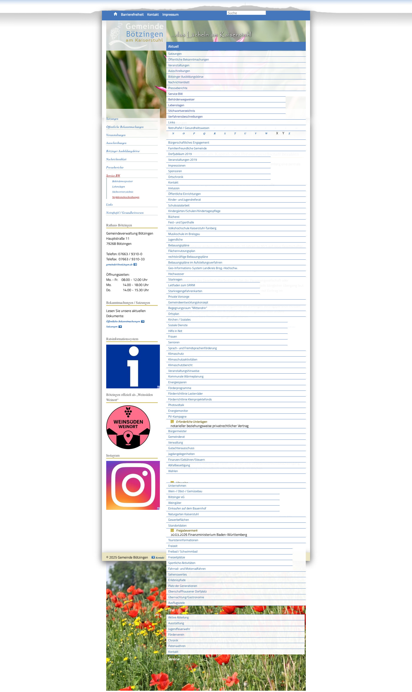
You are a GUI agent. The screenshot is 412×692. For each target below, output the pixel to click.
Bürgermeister (177, 431)
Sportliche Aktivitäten (181, 562)
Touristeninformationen (183, 540)
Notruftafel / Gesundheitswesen (188, 128)
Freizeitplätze (176, 557)
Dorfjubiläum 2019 (180, 153)
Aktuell (173, 46)
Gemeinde (175, 135)
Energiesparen (177, 382)
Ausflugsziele (176, 602)
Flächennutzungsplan (181, 250)
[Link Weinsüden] (130, 448)
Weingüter (174, 502)
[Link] (135, 387)
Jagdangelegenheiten (181, 453)
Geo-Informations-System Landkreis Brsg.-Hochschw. (203, 268)
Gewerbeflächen (178, 519)
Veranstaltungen (178, 65)
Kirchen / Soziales (179, 319)
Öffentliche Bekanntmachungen (188, 59)
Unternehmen (177, 485)
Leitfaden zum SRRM (181, 285)
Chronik (173, 640)
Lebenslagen (176, 105)
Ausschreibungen (179, 70)
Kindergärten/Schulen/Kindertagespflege (194, 211)
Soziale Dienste (178, 325)
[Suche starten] (265, 13)
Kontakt (153, 14)
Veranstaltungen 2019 (182, 159)
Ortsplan (173, 313)
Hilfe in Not (175, 331)
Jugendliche (175, 239)
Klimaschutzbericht (180, 365)
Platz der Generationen (182, 585)
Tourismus (175, 532)
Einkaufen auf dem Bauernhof (187, 508)
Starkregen (175, 279)
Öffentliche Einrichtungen (184, 193)
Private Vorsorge (178, 296)
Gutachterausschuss (181, 448)
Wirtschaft (176, 478)
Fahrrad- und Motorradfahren (187, 568)
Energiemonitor (178, 410)
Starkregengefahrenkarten (185, 291)
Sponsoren (175, 171)
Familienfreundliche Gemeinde (187, 148)
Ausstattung (176, 623)
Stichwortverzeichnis (181, 110)
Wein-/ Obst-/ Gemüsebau (185, 491)
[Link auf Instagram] (135, 509)
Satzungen (175, 53)
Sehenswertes (177, 574)
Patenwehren (177, 646)
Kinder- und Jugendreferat (184, 199)
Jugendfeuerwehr (179, 629)
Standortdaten (177, 525)
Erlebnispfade (177, 580)
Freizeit (172, 546)
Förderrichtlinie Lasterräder (185, 393)
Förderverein (176, 634)
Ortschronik (175, 176)
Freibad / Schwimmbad (182, 551)
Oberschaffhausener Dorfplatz (187, 591)
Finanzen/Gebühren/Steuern (186, 459)
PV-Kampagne (177, 416)
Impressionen (177, 165)
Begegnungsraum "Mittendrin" (187, 308)
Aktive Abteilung (178, 617)
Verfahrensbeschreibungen (185, 116)
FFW (171, 610)
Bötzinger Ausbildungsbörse (185, 76)
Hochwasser (176, 273)
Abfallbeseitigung (179, 465)
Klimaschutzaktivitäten (182, 359)
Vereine (173, 659)
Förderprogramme (179, 388)
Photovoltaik (176, 405)
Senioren (174, 342)
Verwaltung (175, 442)
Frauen (172, 336)
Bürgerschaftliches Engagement (188, 142)
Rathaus (174, 423)
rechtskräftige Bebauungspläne (188, 256)
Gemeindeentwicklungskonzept (188, 302)
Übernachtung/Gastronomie (186, 597)
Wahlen (173, 471)
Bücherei (173, 216)
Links (171, 122)
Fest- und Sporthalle (181, 222)
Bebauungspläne (178, 245)
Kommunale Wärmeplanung (185, 376)
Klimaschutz (176, 353)
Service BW (175, 93)
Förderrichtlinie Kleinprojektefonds (190, 399)
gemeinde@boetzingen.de (119, 264)
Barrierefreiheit (132, 14)
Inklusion (174, 188)
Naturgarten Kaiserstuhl (183, 514)
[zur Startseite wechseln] (136, 48)
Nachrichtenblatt (178, 82)
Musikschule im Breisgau (184, 234)
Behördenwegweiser (181, 99)
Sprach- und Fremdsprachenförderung (192, 348)
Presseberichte (177, 88)
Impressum (170, 14)
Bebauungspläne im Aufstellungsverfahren (195, 262)
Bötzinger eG (176, 497)
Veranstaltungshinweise (183, 370)
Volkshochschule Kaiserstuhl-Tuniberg (192, 228)
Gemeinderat (176, 436)
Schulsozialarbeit (178, 205)
